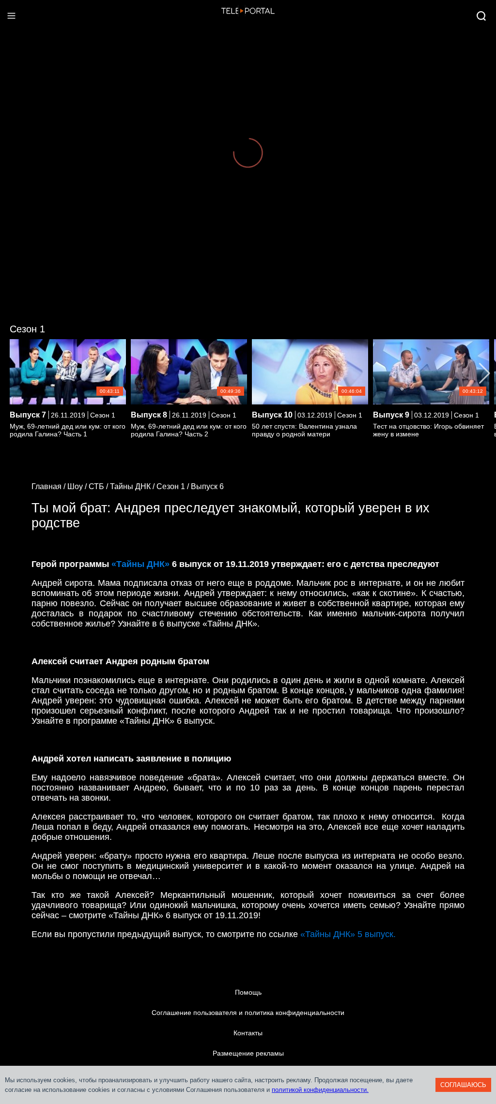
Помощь (248, 992)
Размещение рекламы (248, 1053)
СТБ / (99, 486)
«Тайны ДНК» (140, 564)
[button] (484, 373)
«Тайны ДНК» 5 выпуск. (348, 934)
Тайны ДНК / (133, 486)
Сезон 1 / (173, 486)
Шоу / (78, 486)
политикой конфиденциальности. (320, 1089)
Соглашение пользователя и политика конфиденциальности (248, 1012)
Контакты (248, 1033)
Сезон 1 (27, 329)
